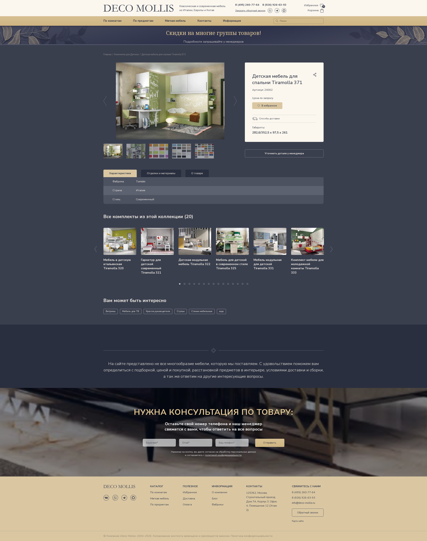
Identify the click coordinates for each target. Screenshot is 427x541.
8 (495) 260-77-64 (247, 5)
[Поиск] (277, 21)
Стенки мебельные (201, 311)
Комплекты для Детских (126, 54)
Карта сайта (298, 521)
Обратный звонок (307, 512)
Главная (107, 54)
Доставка (189, 498)
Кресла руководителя (158, 311)
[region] (170, 151)
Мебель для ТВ (130, 311)
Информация (232, 21)
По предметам (143, 21)
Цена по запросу (262, 98)
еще (221, 311)
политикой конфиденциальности (223, 455)
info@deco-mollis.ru (303, 503)
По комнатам (112, 21)
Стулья (180, 311)
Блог (215, 498)
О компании (219, 492)
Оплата (187, 504)
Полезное (190, 486)
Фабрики (217, 504)
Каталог (156, 486)
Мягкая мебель (175, 21)
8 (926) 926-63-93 (274, 5)
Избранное (190, 492)
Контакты (204, 21)
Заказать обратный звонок (250, 10)
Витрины (110, 311)
